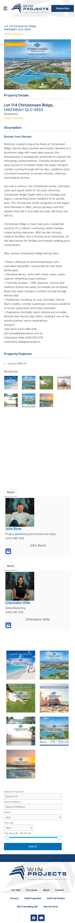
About (46, 890)
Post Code (8, 823)
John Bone (13, 528)
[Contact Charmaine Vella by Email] (8, 625)
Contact (59, 890)
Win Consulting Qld (27, 906)
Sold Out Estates (56, 898)
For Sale (15, 890)
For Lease (31, 890)
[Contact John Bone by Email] (8, 551)
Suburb (7, 812)
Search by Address (12, 802)
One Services (50, 906)
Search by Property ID (14, 792)
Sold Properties (32, 898)
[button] (5, 8)
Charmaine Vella (17, 602)
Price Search (17, 833)
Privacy (14, 898)
